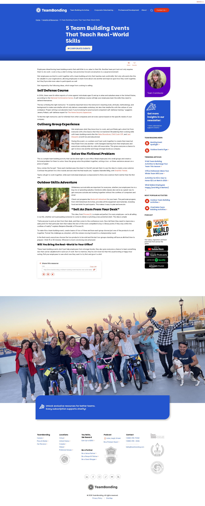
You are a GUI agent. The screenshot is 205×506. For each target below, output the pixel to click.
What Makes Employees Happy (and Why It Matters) (157, 187)
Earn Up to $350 (88, 441)
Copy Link (93, 266)
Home (38, 20)
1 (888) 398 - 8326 (133, 441)
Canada (62, 444)
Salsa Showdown (104, 134)
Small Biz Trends (121, 171)
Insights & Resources (50, 20)
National (54, 98)
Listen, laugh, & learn (113, 438)
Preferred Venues (66, 450)
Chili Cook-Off (117, 134)
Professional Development (128, 10)
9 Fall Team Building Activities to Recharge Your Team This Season (156, 164)
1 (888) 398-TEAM (132, 438)
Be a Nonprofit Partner (90, 456)
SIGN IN (199, 2)
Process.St (87, 214)
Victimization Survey (65, 98)
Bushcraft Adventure (98, 199)
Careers (40, 438)
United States (64, 441)
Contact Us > (162, 10)
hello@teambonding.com (135, 447)
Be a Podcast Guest (111, 442)
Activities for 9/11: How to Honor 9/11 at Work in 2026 (156, 179)
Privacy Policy (97, 498)
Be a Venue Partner (89, 453)
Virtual (62, 438)
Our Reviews (42, 444)
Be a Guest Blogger (89, 459)
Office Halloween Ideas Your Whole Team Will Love (157, 172)
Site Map (109, 498)
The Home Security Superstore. (80, 112)
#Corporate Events (78, 48)
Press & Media (42, 441)
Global (62, 447)
